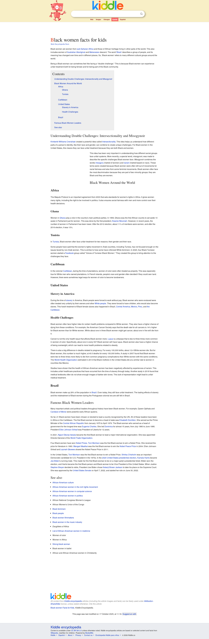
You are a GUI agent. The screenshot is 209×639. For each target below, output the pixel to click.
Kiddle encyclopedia (73, 601)
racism (127, 162)
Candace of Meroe (58, 411)
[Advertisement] (104, 29)
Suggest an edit (129, 614)
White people (100, 303)
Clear (136, 14)
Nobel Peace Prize (128, 446)
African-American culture (63, 482)
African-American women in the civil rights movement (75, 487)
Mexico (134, 306)
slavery (69, 300)
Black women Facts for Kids (62, 607)
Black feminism (59, 509)
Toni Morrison (94, 443)
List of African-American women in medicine (71, 530)
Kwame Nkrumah (119, 221)
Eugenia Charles (89, 426)
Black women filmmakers (63, 517)
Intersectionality (109, 141)
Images (98, 19)
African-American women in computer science (72, 491)
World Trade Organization (81, 438)
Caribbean (67, 271)
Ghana (63, 217)
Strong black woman (61, 544)
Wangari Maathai (80, 446)
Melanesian (94, 52)
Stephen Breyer (57, 467)
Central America (123, 306)
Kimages (107, 19)
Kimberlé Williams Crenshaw (63, 141)
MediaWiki (89, 633)
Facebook (69, 253)
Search (141, 14)
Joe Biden (55, 460)
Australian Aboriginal (76, 52)
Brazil (94, 392)
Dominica (108, 426)
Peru (140, 306)
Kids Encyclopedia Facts (60, 44)
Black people (58, 513)
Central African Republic (73, 423)
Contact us (88, 635)
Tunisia (56, 241)
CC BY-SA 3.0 (76, 630)
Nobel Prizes (81, 443)
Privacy (78, 635)
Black (119, 52)
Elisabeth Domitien (127, 420)
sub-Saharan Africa (85, 48)
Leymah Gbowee (67, 449)
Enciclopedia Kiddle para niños (107, 635)
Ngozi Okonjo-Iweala (67, 434)
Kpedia (114, 19)
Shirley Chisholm (129, 454)
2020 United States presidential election (119, 457)
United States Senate (82, 470)
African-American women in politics (67, 495)
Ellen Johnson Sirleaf (68, 429)
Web (91, 19)
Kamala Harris (143, 457)
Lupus (110, 338)
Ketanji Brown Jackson (113, 467)
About (70, 635)
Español (123, 19)
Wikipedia (54, 633)
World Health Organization (65, 359)
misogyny (99, 162)
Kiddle (53, 635)
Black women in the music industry (67, 522)
